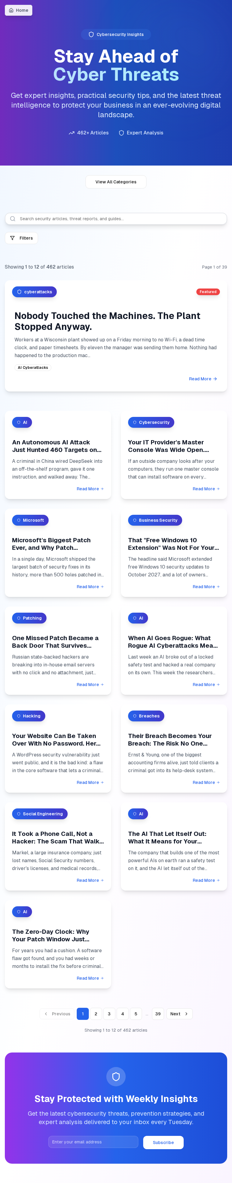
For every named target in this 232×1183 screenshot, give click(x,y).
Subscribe (163, 1142)
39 (158, 1013)
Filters (26, 238)
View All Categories (116, 181)
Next (175, 1013)
